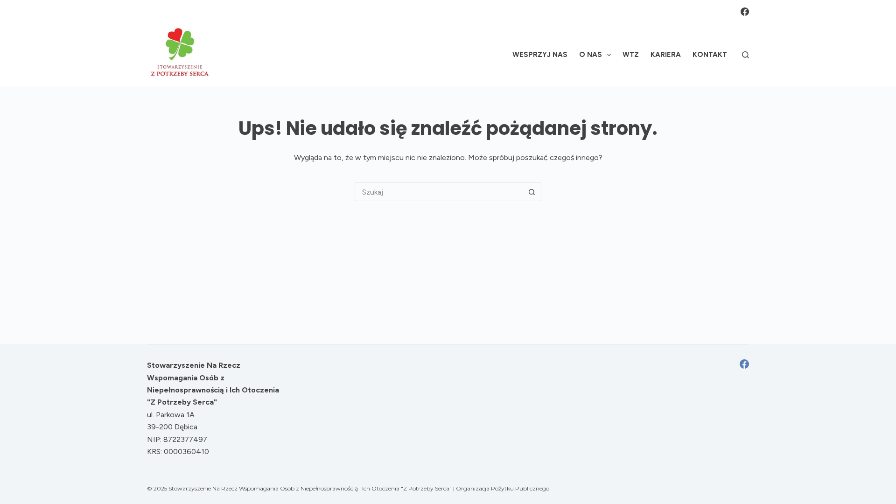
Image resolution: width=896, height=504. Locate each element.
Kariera (666, 54)
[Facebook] (745, 11)
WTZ (631, 54)
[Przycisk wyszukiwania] (532, 191)
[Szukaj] (745, 54)
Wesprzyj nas (539, 54)
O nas (590, 54)
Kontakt (710, 54)
